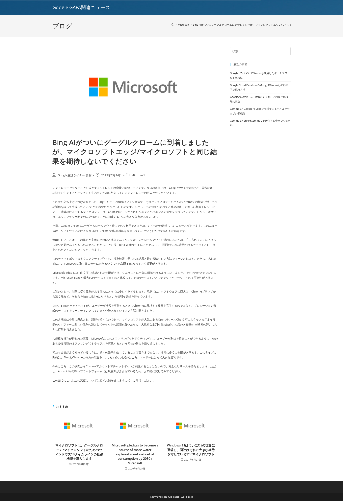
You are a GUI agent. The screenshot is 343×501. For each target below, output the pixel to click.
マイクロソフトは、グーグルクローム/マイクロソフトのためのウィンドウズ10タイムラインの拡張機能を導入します (79, 452)
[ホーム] (173, 24)
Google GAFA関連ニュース (81, 7)
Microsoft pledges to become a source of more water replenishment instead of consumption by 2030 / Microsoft (135, 454)
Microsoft (138, 175)
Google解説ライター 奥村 (75, 175)
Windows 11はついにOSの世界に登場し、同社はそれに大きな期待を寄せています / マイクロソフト (191, 449)
